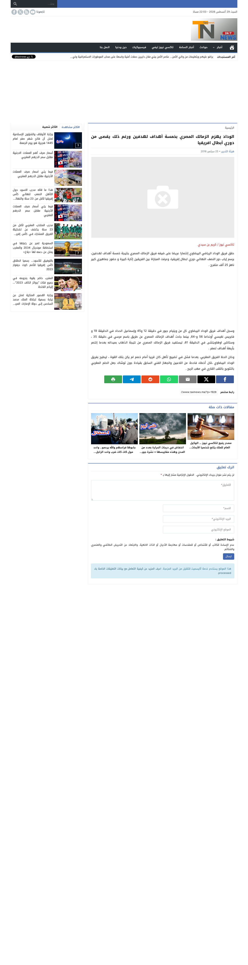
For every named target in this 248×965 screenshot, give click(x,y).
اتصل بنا (105, 47)
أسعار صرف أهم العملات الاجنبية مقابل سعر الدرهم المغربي (33, 155)
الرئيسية (232, 47)
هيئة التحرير (227, 151)
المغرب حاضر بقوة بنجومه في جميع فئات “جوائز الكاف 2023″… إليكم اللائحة (33, 283)
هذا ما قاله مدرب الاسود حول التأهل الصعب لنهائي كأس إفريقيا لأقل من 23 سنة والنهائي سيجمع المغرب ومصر (33, 196)
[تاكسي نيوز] (124, 29)
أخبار (219, 47)
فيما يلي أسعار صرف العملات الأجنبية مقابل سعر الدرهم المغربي (33, 211)
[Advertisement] (124, 91)
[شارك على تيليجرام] (132, 379)
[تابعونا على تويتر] (20, 12)
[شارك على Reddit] (150, 379)
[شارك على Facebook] (225, 379)
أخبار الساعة (186, 47)
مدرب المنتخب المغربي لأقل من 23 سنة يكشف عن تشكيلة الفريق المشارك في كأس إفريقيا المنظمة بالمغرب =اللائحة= (33, 232)
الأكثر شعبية (50, 127)
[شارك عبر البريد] (188, 379)
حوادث (204, 47)
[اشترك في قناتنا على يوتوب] (32, 12)
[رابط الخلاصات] (26, 12)
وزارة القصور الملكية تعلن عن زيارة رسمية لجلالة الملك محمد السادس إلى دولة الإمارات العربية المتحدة (33, 302)
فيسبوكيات (139, 47)
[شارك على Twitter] (206, 379)
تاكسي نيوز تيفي (162, 47)
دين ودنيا (121, 47)
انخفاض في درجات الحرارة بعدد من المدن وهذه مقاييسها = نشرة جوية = (162, 452)
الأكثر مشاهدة (71, 127)
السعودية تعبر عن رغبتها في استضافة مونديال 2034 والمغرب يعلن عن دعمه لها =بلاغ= (33, 248)
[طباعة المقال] (113, 379)
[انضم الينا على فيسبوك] (14, 12)
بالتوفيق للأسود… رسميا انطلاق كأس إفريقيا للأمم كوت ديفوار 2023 (33, 265)
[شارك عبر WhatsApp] (169, 379)
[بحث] (15, 4)
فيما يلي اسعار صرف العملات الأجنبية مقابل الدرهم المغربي (33, 174)
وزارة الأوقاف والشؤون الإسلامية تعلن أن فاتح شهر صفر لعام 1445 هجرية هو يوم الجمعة (33, 139)
